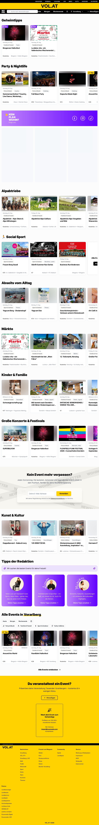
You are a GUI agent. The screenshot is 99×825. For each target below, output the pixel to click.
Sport (21, 769)
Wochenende (58, 11)
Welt (21, 761)
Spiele (59, 753)
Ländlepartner (6, 800)
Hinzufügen (51, 698)
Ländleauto (5, 792)
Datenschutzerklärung (58, 498)
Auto (77, 1)
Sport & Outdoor (43, 626)
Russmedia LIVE (7, 817)
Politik (22, 764)
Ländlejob (5, 798)
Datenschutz (79, 764)
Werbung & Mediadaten (83, 753)
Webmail (48, 1)
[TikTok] (91, 118)
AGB (77, 758)
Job (64, 1)
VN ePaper (94, 1)
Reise (40, 761)
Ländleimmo (5, 795)
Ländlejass (60, 755)
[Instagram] (82, 118)
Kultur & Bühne (59, 626)
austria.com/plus (7, 811)
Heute (38, 11)
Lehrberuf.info (6, 806)
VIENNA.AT (5, 809)
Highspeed (38, 1)
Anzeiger (85, 1)
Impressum (79, 755)
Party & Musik (10, 626)
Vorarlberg (77, 11)
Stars (21, 775)
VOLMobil (57, 1)
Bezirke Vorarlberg (44, 766)
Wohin (41, 764)
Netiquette (79, 761)
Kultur (22, 772)
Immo (70, 1)
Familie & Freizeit (26, 626)
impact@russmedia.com (49, 729)
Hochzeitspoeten (7, 803)
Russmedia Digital (7, 814)
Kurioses (22, 777)
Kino (40, 755)
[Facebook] (74, 118)
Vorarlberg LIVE (25, 758)
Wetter (41, 753)
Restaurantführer (44, 758)
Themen (22, 780)
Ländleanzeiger (6, 789)
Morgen (47, 11)
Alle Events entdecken (48, 670)
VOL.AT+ (23, 755)
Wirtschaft (23, 766)
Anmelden (63, 494)
